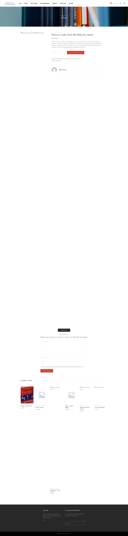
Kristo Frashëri (41, 405)
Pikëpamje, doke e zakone (55, 491)
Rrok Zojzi (98, 405)
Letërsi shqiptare (67, 58)
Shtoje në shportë (75, 52)
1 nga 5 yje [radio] (81, 337)
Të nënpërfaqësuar (76, 58)
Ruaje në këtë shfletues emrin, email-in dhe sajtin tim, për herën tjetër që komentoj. (63, 366)
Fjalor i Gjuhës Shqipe (69, 406)
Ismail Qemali (39, 407)
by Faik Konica (57, 32)
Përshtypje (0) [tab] (64, 330)
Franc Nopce (54, 488)
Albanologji (59, 58)
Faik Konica (59, 60)
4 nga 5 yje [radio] (85, 337)
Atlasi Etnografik (100, 407)
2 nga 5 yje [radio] (83, 337)
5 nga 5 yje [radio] (87, 337)
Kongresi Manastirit (26, 406)
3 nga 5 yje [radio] (84, 337)
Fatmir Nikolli (66, 533)
